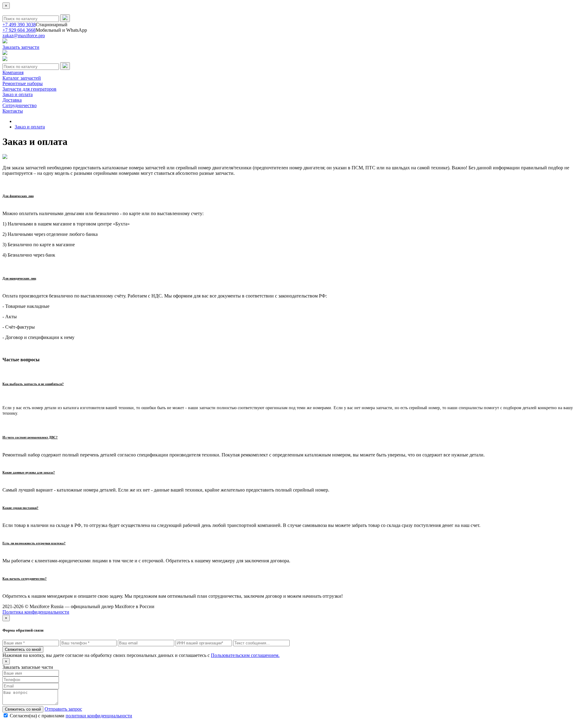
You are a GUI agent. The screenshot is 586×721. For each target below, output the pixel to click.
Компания (13, 72)
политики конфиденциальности (99, 715)
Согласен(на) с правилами (71, 715)
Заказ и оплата (17, 94)
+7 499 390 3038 (19, 24)
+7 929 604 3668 (19, 30)
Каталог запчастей (21, 78)
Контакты (12, 111)
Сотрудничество (19, 105)
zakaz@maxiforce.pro (23, 35)
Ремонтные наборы (22, 83)
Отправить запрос (63, 709)
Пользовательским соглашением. (245, 655)
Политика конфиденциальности (35, 612)
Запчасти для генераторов (29, 89)
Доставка (12, 100)
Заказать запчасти (20, 47)
